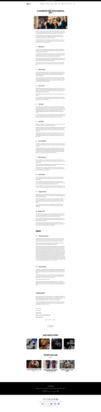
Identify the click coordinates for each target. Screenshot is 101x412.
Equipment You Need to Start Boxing (67, 370)
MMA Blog (50, 326)
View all (50, 357)
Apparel (55, 3)
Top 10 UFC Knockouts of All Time (34, 369)
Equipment (48, 3)
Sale (67, 3)
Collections (63, 3)
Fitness (52, 3)
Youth (59, 3)
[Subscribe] (57, 391)
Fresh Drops (42, 3)
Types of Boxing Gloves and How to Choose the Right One (50, 370)
